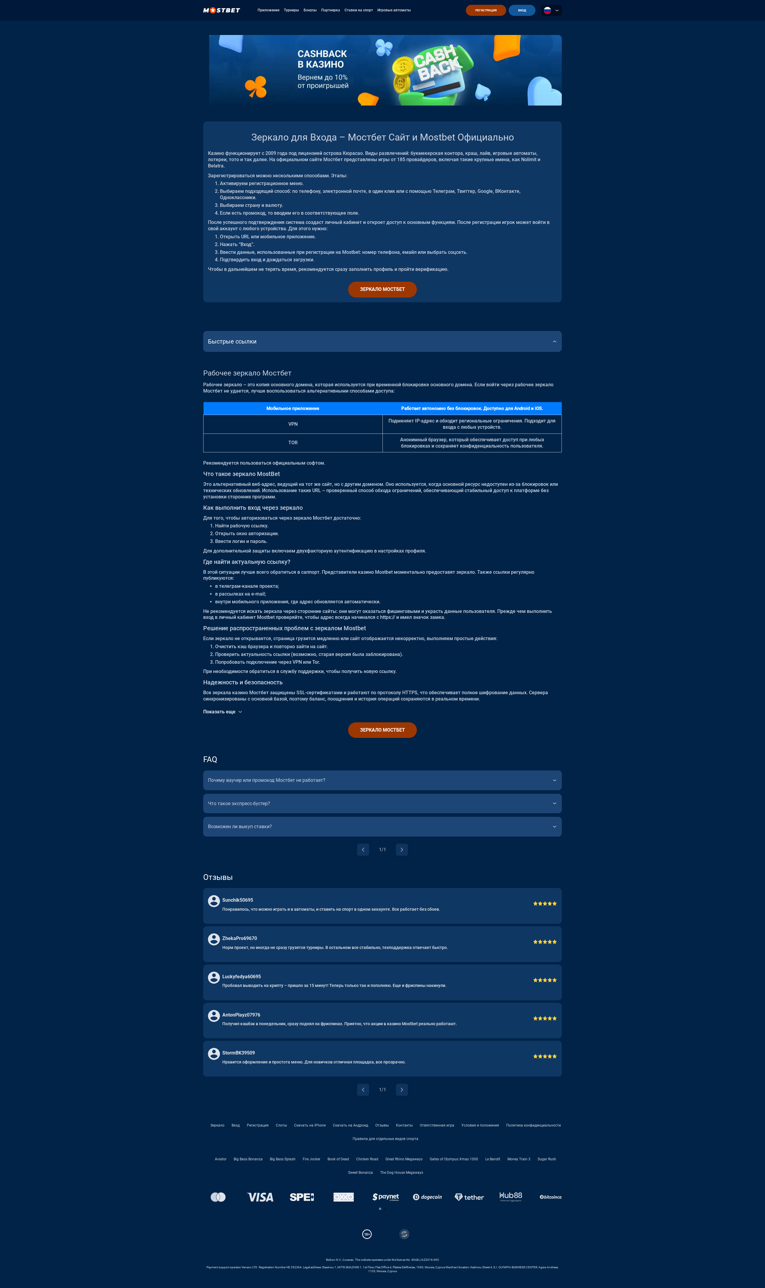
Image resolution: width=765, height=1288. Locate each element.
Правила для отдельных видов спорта (385, 1139)
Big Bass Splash (283, 1159)
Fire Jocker (311, 1159)
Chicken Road (367, 1159)
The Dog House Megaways (401, 1173)
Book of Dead (338, 1159)
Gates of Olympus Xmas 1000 (454, 1159)
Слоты (281, 1125)
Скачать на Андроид (350, 1125)
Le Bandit (492, 1159)
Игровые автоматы (394, 10)
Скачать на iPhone (310, 1125)
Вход (236, 1125)
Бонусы (310, 10)
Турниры (291, 10)
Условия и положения (480, 1125)
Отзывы (382, 1125)
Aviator (221, 1159)
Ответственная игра (437, 1125)
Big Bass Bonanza (248, 1159)
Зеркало (217, 1125)
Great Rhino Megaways (404, 1159)
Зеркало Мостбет (382, 289)
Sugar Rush (547, 1159)
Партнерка (330, 10)
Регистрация (258, 1125)
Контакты (404, 1125)
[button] (380, 1209)
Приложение (268, 10)
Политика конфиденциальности (533, 1125)
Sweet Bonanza (360, 1173)
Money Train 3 (518, 1159)
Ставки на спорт (359, 10)
